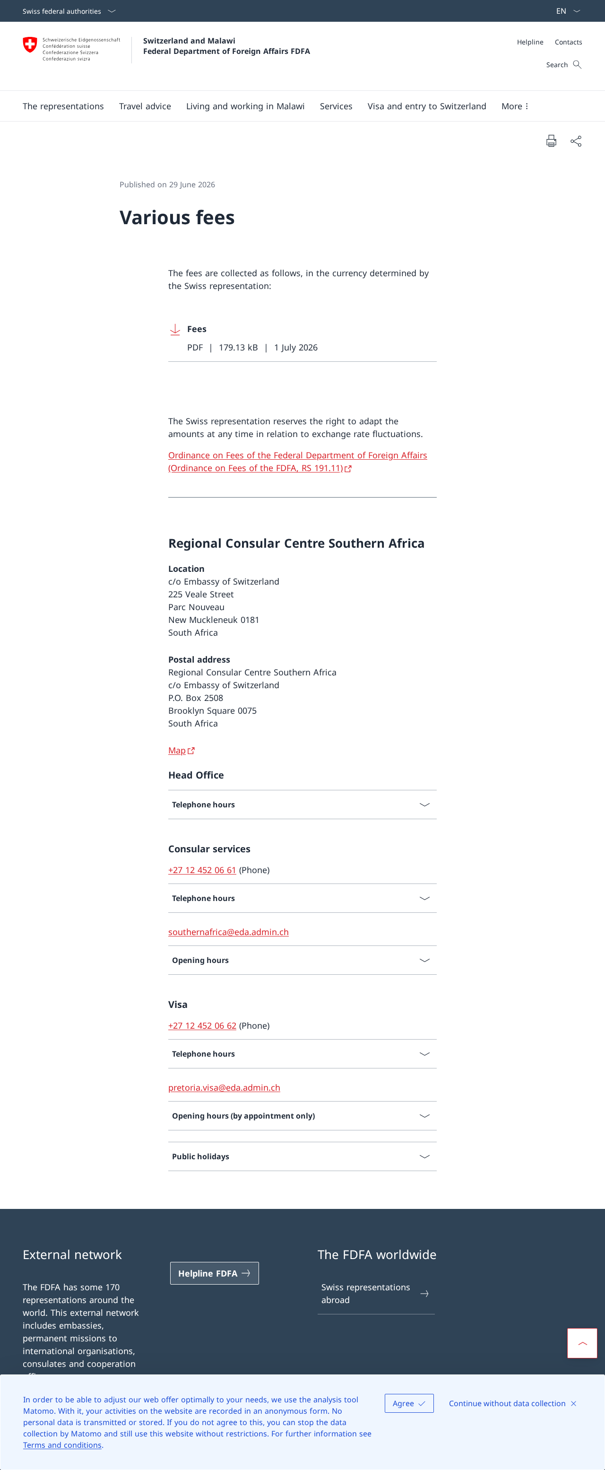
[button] (63, 106)
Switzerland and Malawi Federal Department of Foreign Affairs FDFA (226, 45)
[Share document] (575, 140)
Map (177, 750)
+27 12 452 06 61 (202, 869)
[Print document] (551, 140)
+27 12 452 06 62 (202, 1025)
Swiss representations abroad (365, 1293)
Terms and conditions (62, 1445)
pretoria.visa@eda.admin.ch (224, 1087)
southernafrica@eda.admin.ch (228, 931)
